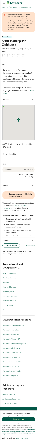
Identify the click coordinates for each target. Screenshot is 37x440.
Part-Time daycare (9, 301)
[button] (18, 418)
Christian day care (9, 278)
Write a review (11, 245)
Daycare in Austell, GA (10, 334)
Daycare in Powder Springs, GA (14, 344)
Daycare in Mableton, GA (11, 353)
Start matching (18, 419)
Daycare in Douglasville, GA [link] (20, 7)
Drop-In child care (9, 287)
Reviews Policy (30, 245)
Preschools (6, 310)
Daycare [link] (5, 7)
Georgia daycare (8, 394)
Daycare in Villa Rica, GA (11, 348)
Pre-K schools (7, 305)
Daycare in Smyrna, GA (11, 376)
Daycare (5, 282)
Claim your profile (22, 438)
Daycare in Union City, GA (11, 371)
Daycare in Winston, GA (11, 339)
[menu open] (3, 3)
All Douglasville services (11, 399)
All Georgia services (9, 403)
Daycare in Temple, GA (10, 366)
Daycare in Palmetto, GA (11, 362)
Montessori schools (9, 296)
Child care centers (9, 273)
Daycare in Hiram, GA (10, 330)
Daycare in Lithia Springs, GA (13, 325)
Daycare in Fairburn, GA (11, 357)
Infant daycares (8, 292)
